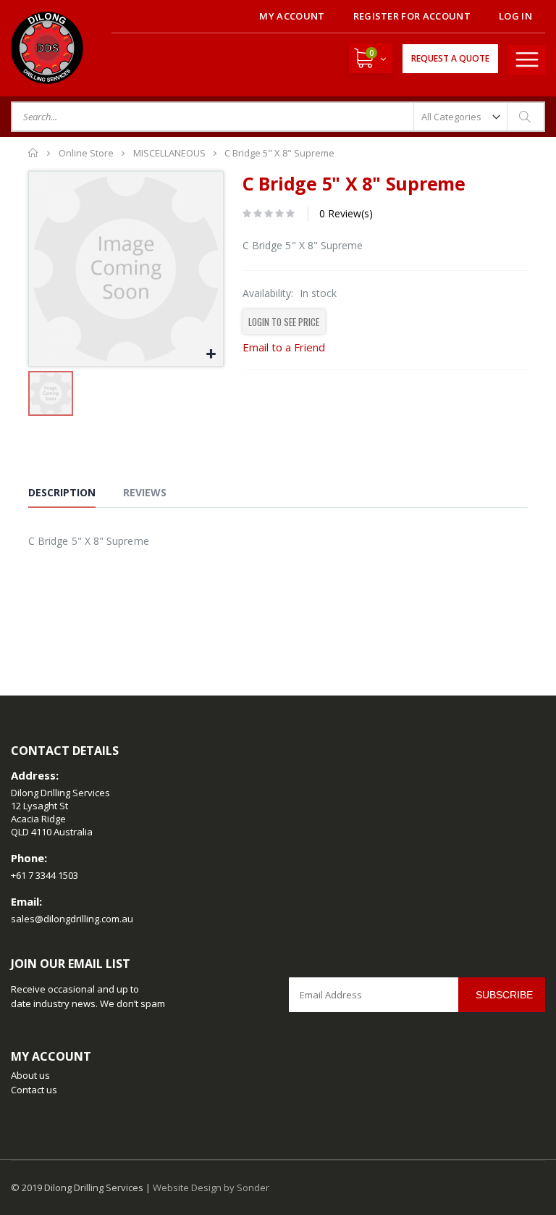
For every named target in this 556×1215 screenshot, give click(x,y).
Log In (515, 15)
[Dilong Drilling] (47, 48)
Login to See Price (283, 321)
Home (33, 153)
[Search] (525, 116)
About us (30, 1075)
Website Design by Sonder (211, 1187)
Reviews (145, 492)
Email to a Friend (284, 347)
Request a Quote (450, 58)
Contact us (34, 1089)
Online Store (86, 152)
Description (62, 492)
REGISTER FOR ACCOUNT (412, 15)
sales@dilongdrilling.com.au (72, 918)
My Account (291, 15)
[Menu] (527, 60)
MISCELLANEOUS (169, 152)
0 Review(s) (346, 213)
